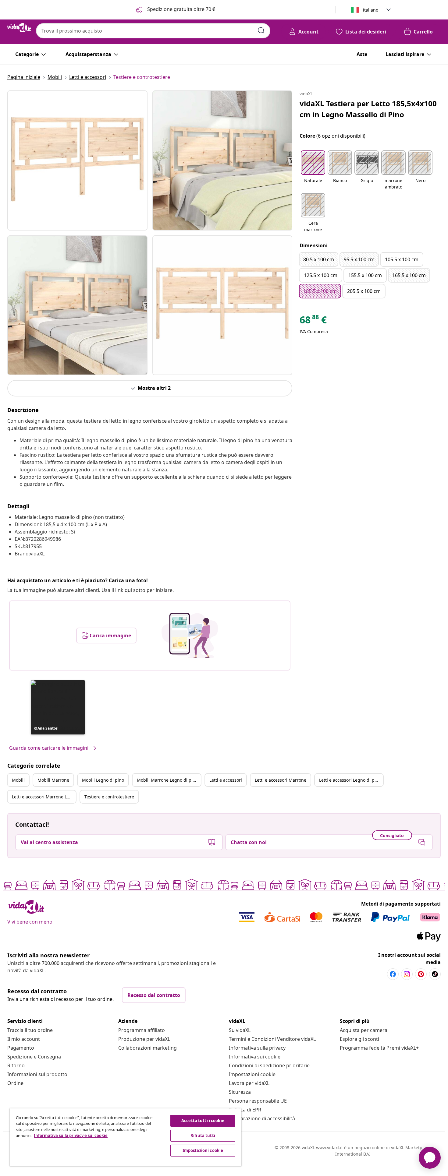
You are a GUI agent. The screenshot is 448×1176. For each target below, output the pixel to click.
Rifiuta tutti (202, 1135)
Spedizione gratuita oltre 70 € (180, 9)
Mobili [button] (18, 780)
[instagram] (407, 974)
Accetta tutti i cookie (202, 1120)
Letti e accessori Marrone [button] (280, 780)
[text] (313, 321)
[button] (58, 707)
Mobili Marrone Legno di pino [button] (167, 780)
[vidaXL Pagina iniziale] (19, 27)
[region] (125, 1137)
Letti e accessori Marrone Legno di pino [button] (44, 797)
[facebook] (393, 974)
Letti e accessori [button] (225, 780)
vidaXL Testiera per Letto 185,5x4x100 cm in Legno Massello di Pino (368, 108)
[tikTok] (435, 974)
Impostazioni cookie (252, 1074)
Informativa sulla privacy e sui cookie (71, 1135)
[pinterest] (421, 974)
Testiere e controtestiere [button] (109, 797)
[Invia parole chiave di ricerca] (261, 30)
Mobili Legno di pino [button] (103, 780)
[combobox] (153, 30)
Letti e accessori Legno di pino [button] (350, 780)
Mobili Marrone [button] (53, 780)
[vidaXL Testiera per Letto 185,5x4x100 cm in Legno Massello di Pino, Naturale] (77, 160)
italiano (370, 10)
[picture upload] (189, 635)
